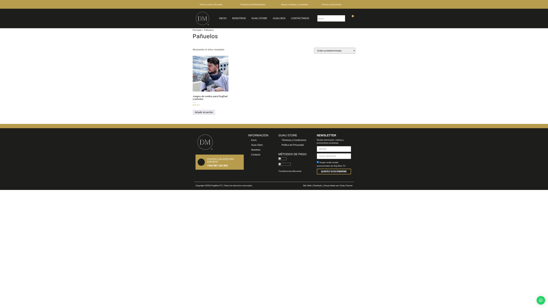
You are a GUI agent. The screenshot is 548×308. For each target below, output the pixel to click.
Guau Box (279, 18)
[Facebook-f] (198, 175)
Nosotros (239, 18)
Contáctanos (300, 18)
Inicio (222, 18)
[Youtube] (219, 175)
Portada (197, 30)
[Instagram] (208, 175)
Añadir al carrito (204, 112)
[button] (541, 300)
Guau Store (259, 18)
